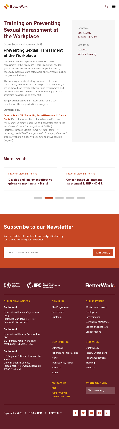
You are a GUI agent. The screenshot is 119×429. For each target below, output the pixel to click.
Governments (93, 317)
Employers (91, 312)
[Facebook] (75, 413)
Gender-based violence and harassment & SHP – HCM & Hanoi (84, 183)
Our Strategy (92, 347)
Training (90, 362)
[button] (38, 198)
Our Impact (57, 347)
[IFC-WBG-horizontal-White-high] (43, 285)
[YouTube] (91, 413)
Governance (58, 312)
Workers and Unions (96, 307)
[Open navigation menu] (113, 6)
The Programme (60, 307)
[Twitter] (83, 413)
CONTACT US (59, 383)
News (55, 357)
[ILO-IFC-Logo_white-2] (12, 285)
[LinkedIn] (107, 413)
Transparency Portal (62, 362)
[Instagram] (99, 413)
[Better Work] (100, 285)
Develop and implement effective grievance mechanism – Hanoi (30, 182)
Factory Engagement (96, 352)
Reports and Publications (65, 352)
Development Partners (98, 321)
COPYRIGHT (55, 413)
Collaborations (93, 331)
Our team (56, 317)
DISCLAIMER (35, 413)
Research (56, 367)
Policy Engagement (96, 357)
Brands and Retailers (97, 326)
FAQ (54, 388)
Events (55, 372)
